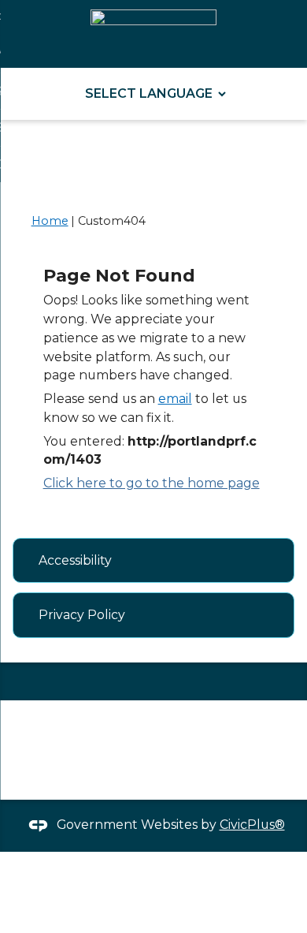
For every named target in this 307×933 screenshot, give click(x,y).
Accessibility (75, 560)
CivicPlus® (252, 824)
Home (49, 221)
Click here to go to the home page (151, 483)
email (175, 398)
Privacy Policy (82, 614)
